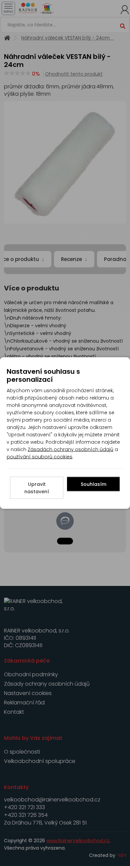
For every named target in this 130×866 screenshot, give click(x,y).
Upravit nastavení (36, 488)
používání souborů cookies (39, 456)
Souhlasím (93, 484)
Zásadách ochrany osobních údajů (70, 449)
